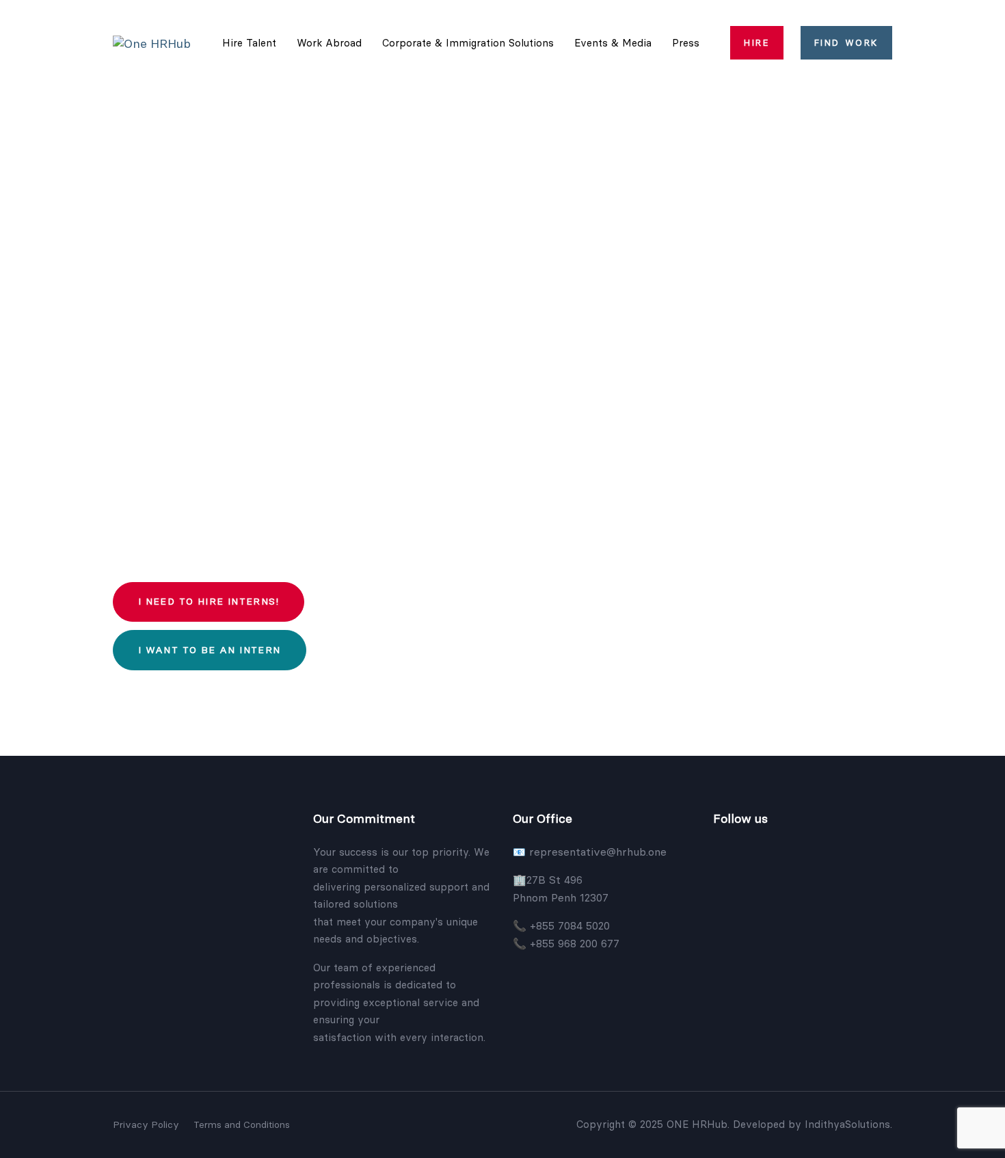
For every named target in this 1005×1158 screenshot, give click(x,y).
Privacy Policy (146, 1124)
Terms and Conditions (241, 1124)
